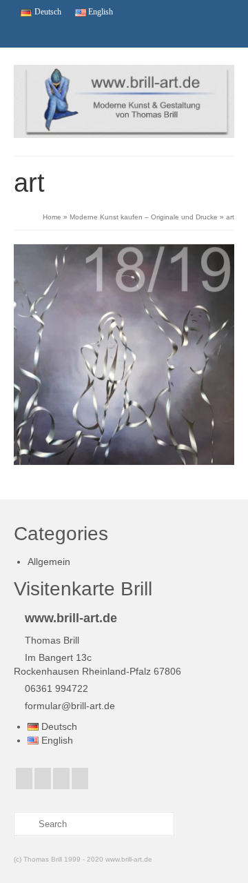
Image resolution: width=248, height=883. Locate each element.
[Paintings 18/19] (124, 354)
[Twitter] (49, 35)
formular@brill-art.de (70, 705)
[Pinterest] (95, 35)
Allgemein (49, 561)
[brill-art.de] (124, 101)
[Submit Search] (24, 824)
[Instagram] (72, 35)
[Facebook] (25, 35)
